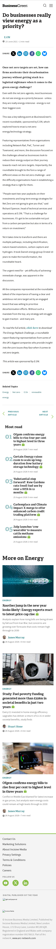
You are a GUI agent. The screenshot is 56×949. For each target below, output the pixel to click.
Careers (6, 870)
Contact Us (8, 839)
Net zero (16, 392)
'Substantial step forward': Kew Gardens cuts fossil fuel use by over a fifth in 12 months (29, 485)
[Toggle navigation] (50, 5)
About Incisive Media (14, 849)
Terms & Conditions (14, 860)
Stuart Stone (15, 726)
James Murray (16, 637)
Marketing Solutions (14, 844)
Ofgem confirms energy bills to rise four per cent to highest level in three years (29, 439)
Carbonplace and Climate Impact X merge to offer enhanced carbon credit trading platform (30, 510)
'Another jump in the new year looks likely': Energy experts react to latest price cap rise (27, 609)
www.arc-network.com (24, 938)
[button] (45, 5)
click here (32, 327)
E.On (26, 392)
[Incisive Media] (8, 911)
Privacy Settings (11, 855)
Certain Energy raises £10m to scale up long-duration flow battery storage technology (27, 462)
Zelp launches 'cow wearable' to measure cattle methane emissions (27, 532)
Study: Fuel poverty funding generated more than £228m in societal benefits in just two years (24, 700)
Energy (5, 392)
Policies (7, 865)
